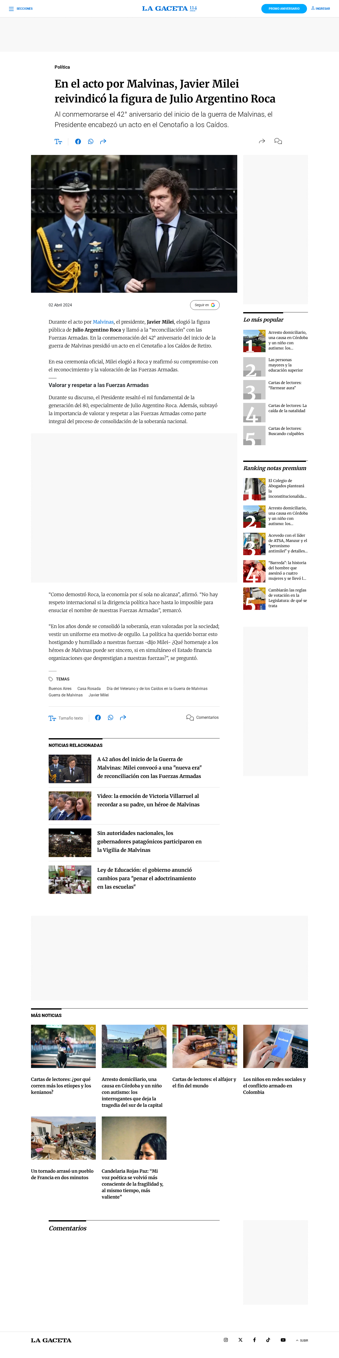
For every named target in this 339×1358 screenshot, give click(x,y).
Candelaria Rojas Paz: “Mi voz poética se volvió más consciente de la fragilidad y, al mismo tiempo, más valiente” (132, 1184)
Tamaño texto (71, 718)
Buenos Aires (60, 688)
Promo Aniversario (284, 8)
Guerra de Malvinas (66, 695)
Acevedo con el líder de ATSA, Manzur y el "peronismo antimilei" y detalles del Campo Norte (288, 546)
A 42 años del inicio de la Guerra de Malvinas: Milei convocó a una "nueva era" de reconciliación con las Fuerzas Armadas (149, 767)
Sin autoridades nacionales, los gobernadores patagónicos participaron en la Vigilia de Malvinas (149, 841)
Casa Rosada (89, 688)
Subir (304, 1340)
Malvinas (103, 322)
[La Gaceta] (169, 8)
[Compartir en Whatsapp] (90, 142)
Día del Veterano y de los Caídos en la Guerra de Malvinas (157, 688)
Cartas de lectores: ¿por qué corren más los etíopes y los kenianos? (61, 1085)
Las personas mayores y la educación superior (286, 365)
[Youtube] (283, 1340)
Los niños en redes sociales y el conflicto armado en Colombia (274, 1085)
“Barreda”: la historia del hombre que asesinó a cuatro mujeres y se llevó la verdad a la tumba (287, 573)
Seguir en (202, 305)
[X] (240, 1340)
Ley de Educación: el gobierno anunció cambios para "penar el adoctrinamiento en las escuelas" (146, 878)
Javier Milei (99, 695)
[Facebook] (254, 1340)
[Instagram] (226, 1340)
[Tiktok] (268, 1340)
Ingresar (323, 8)
